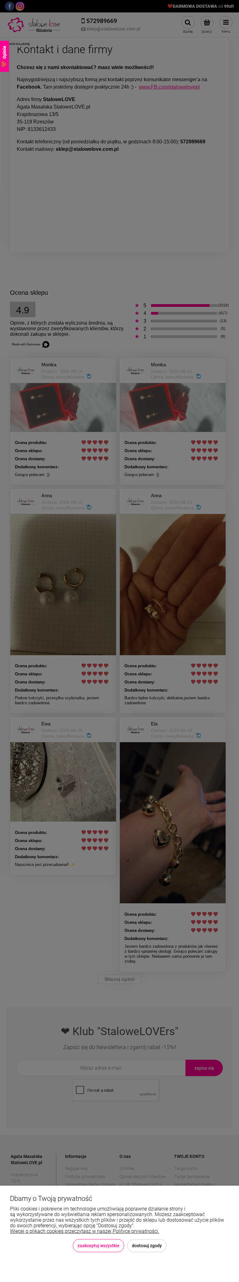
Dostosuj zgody (147, 1245)
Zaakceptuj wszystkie (98, 1245)
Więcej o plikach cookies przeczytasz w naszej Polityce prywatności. (84, 1231)
